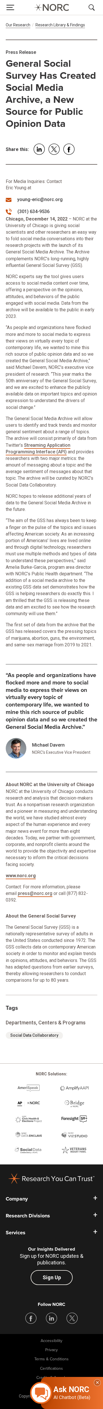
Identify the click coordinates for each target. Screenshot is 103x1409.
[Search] (92, 7)
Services (15, 1232)
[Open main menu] (10, 7)
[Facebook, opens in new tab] (31, 1318)
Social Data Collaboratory (34, 1035)
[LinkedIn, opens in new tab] (51, 1318)
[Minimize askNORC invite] (97, 1382)
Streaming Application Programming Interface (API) (38, 448)
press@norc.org (35, 893)
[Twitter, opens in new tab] (72, 1318)
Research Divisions (28, 1216)
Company (17, 1199)
